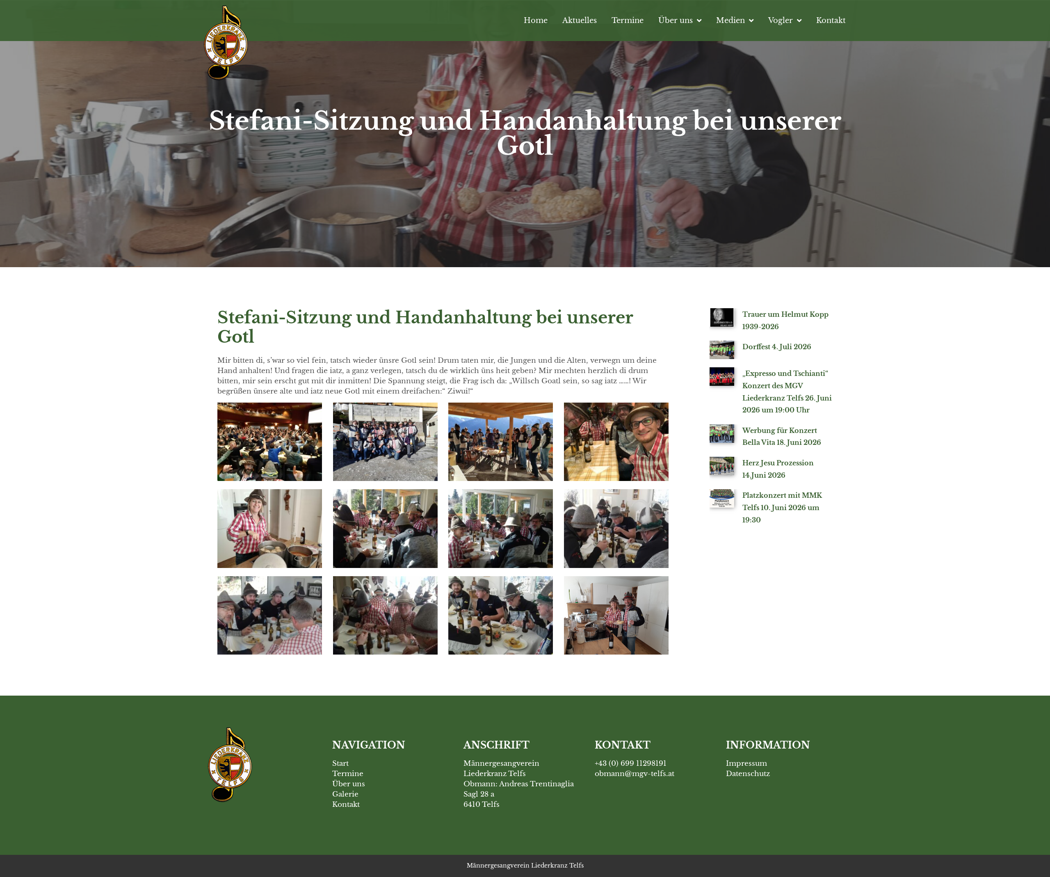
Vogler (780, 20)
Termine (628, 20)
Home (536, 20)
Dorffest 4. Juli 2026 (776, 347)
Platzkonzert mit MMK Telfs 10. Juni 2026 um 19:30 (782, 507)
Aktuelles (579, 20)
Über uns (675, 20)
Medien (730, 20)
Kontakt (831, 20)
